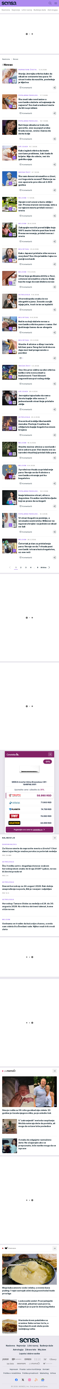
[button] (25, 87)
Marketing (44, 1373)
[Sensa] (8, 3)
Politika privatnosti (30, 1373)
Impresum (14, 1369)
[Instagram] (29, 1380)
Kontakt (46, 1369)
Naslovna (6, 59)
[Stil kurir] (45, 1359)
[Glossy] (53, 1359)
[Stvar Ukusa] (47, 1363)
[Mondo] (16, 1359)
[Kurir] (5, 1359)
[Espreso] (28, 1359)
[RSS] (36, 1380)
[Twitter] (23, 1380)
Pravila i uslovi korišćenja (30, 1369)
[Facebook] (16, 1380)
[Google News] (42, 1380)
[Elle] (37, 1359)
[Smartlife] (21, 1363)
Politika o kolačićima (12, 1373)
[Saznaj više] (54, 1071)
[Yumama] (34, 1363)
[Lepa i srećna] (10, 1363)
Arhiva (43, 567)
